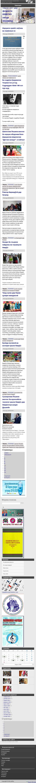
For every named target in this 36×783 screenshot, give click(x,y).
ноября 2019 (7, 696)
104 (5, 472)
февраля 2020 (7, 702)
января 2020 (7, 700)
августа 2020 (7, 712)
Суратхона (5, 571)
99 (4, 463)
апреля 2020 (7, 705)
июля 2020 (6, 711)
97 (4, 460)
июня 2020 (6, 709)
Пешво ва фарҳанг (12, 75)
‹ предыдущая (7, 454)
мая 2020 (6, 707)
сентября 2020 (7, 714)
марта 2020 (6, 704)
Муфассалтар (11, 76)
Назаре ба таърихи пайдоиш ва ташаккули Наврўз (11, 245)
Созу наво (5, 573)
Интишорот (11, 125)
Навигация (18, 5)
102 (5, 468)
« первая (6, 452)
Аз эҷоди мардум (7, 565)
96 (4, 458)
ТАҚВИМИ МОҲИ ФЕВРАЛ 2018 (10, 592)
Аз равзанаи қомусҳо (8, 562)
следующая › (7, 476)
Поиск (22, 503)
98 (4, 461)
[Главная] (18, 2)
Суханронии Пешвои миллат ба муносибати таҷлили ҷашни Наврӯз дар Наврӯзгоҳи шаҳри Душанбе (13, 402)
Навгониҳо (5, 568)
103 (5, 470)
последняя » (7, 477)
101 (5, 467)
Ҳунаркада (10, 338)
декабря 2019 (7, 698)
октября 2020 (7, 716)
